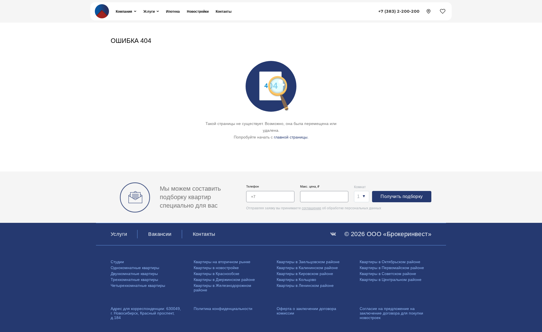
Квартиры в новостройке (216, 267)
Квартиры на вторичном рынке (222, 262)
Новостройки (198, 11)
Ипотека (173, 11)
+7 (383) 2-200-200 (398, 11)
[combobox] (361, 196)
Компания (124, 11)
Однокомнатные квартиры (135, 267)
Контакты (223, 11)
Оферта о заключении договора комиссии (306, 310)
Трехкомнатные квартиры (134, 279)
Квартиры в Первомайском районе (392, 267)
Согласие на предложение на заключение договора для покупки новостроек (391, 313)
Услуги (149, 11)
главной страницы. (291, 137)
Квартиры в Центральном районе (390, 279)
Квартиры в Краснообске (216, 273)
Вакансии (159, 234)
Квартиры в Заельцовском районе (308, 262)
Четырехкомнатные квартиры (138, 285)
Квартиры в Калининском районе (307, 267)
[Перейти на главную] (102, 10)
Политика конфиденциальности (223, 308)
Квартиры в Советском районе (388, 273)
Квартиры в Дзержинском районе (224, 279)
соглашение (311, 208)
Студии (117, 262)
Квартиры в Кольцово (296, 279)
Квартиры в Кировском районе (305, 273)
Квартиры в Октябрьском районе (390, 262)
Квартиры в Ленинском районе (305, 285)
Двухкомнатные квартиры (134, 273)
